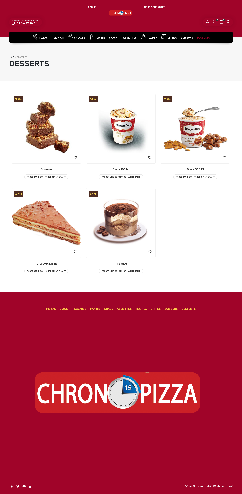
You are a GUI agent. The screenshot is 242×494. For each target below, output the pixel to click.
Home (11, 57)
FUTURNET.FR (202, 486)
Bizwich (59, 37)
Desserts (203, 37)
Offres (172, 37)
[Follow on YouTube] (24, 486)
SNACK (113, 37)
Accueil (93, 7)
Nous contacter (154, 7)
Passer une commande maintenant (46, 177)
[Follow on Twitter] (17, 486)
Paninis (100, 37)
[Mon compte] (207, 22)
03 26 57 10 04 (27, 23)
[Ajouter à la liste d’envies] (75, 157)
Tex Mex (152, 37)
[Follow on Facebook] (11, 486)
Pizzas (43, 37)
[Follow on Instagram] (30, 486)
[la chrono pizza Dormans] (121, 12)
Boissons (187, 37)
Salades (79, 37)
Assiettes (130, 37)
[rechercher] (228, 22)
